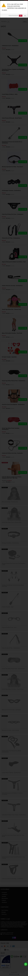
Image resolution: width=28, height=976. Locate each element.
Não (25, 15)
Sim (20, 15)
